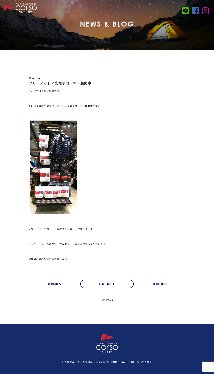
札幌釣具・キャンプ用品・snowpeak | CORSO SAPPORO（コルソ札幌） (108, 361)
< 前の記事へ (53, 284)
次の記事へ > (160, 284)
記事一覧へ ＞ (107, 284)
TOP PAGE (107, 300)
